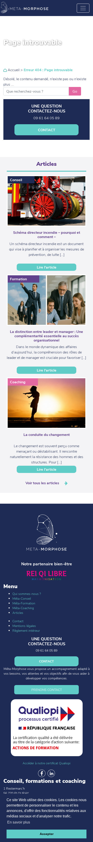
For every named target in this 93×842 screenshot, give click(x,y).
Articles (17, 612)
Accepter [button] (46, 834)
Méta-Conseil (21, 598)
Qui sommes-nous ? (26, 594)
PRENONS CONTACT (46, 690)
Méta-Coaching (23, 608)
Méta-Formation (23, 603)
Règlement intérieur (26, 630)
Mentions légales (24, 626)
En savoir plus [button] (18, 822)
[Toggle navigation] (83, 8)
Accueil (13, 69)
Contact (17, 621)
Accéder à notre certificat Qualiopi (46, 763)
